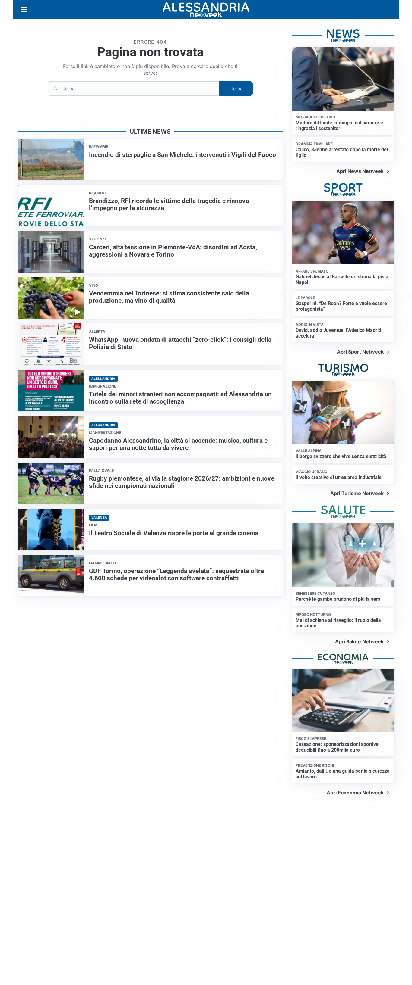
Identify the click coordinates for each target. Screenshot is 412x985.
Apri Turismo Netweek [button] (357, 493)
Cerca (236, 89)
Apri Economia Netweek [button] (355, 793)
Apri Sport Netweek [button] (360, 352)
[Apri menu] (23, 9)
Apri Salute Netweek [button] (359, 641)
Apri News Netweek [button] (360, 171)
